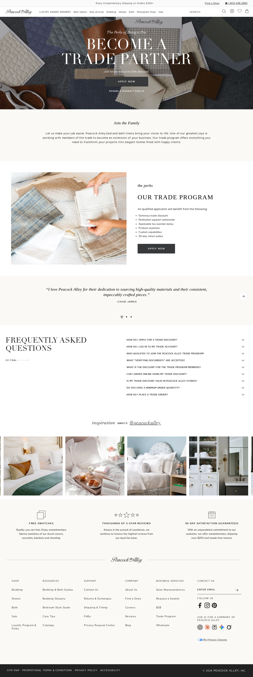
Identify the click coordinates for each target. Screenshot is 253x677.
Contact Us (91, 589)
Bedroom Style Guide (56, 607)
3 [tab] (131, 316)
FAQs (87, 616)
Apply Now (126, 81)
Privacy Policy (86, 670)
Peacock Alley (226, 670)
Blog (128, 625)
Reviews (130, 616)
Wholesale (162, 625)
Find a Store (212, 3)
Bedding (17, 589)
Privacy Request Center (99, 625)
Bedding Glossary (54, 598)
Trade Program (166, 616)
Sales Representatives (170, 589)
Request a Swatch (167, 598)
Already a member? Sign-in (126, 91)
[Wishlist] (239, 12)
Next (243, 296)
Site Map (13, 670)
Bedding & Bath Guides (58, 589)
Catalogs (48, 625)
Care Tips (49, 616)
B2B (158, 607)
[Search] (222, 11)
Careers (130, 607)
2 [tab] (126, 316)
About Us (131, 589)
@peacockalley (145, 423)
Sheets (16, 598)
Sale (14, 616)
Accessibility (110, 670)
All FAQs (11, 360)
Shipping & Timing (96, 607)
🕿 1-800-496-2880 (236, 3)
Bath (15, 607)
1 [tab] (122, 316)
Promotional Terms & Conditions (47, 670)
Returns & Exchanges (97, 598)
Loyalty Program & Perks (24, 627)
